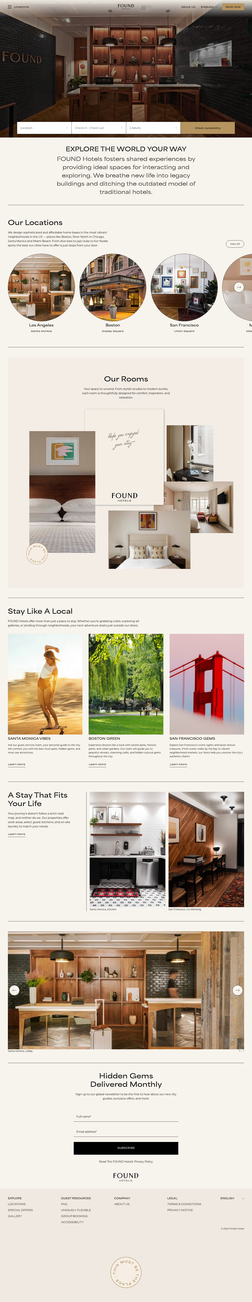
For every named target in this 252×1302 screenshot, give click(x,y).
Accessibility (72, 1222)
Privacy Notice (180, 1210)
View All (235, 243)
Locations (17, 1204)
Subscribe (126, 1148)
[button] (99, 128)
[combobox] (44, 128)
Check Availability (208, 128)
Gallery (15, 1216)
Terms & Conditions (184, 1204)
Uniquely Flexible (76, 1210)
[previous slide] (14, 990)
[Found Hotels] (126, 7)
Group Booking (74, 1216)
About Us (188, 6)
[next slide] (239, 287)
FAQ (64, 1204)
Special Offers (20, 1210)
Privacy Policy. (143, 1161)
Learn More (16, 764)
